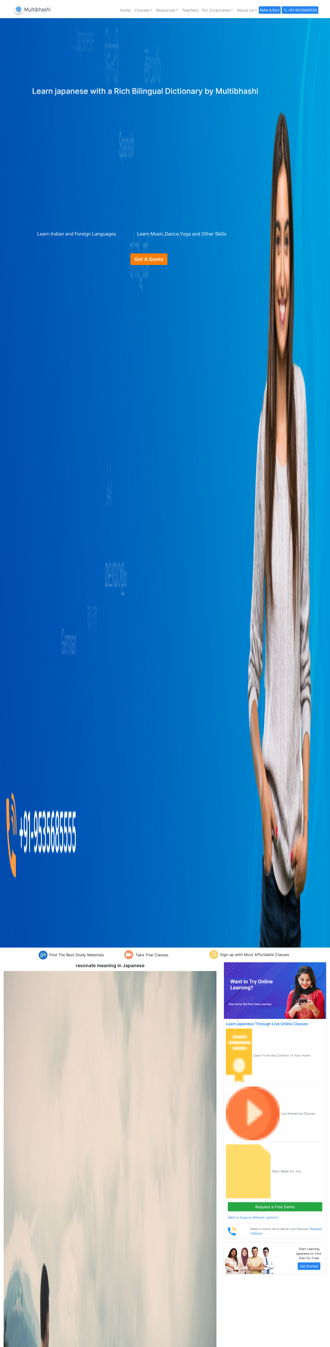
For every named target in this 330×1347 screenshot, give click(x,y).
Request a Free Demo (275, 1206)
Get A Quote (149, 259)
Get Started (309, 1266)
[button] (143, 10)
